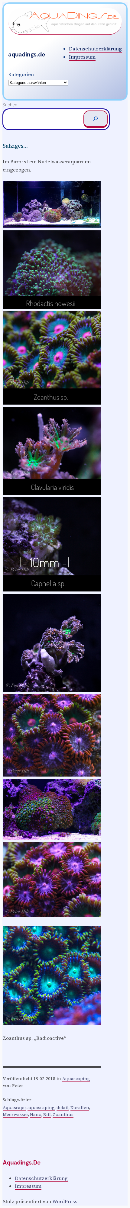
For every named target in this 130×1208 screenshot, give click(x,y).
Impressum (82, 56)
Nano (35, 1114)
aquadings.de (26, 54)
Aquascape (14, 1107)
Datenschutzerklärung (95, 48)
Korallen (79, 1107)
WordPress (64, 1201)
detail (63, 1107)
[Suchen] (95, 119)
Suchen (9, 104)
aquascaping (41, 1107)
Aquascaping (76, 1078)
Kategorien (21, 74)
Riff (47, 1114)
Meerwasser (15, 1114)
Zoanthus (63, 1114)
